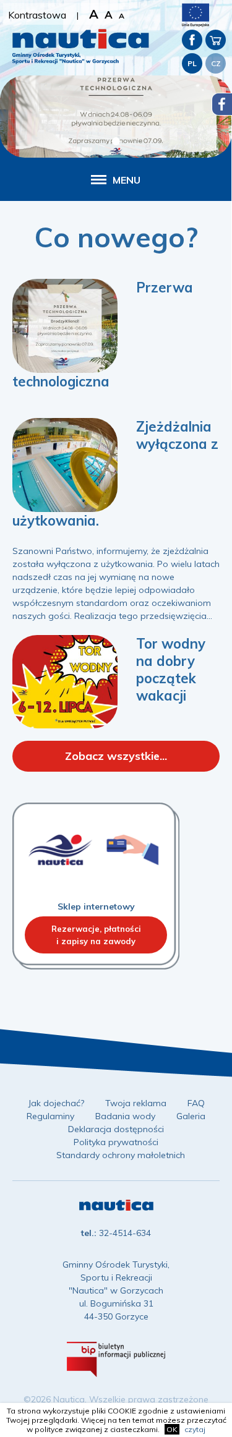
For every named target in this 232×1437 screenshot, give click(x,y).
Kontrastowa (37, 15)
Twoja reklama (135, 1103)
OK (172, 1429)
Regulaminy (50, 1116)
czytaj (194, 1429)
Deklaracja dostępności (116, 1129)
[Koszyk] (215, 40)
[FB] (192, 40)
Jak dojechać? (56, 1103)
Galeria (190, 1116)
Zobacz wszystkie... (116, 756)
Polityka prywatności (116, 1142)
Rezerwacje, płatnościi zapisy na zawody (96, 935)
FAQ (196, 1103)
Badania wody (125, 1116)
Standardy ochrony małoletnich (120, 1155)
